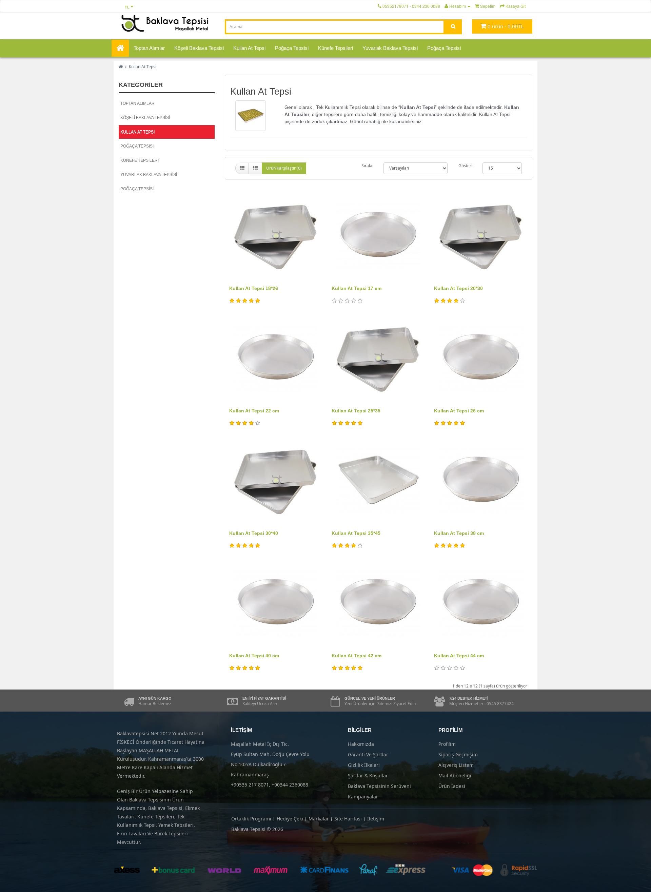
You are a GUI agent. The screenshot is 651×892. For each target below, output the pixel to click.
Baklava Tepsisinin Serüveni (379, 786)
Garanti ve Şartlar (368, 754)
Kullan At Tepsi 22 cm (254, 410)
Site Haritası (348, 818)
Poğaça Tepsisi (292, 48)
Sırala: (367, 166)
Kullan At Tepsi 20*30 (458, 288)
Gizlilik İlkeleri (364, 765)
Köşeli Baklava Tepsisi (199, 48)
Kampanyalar (363, 796)
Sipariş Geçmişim (458, 754)
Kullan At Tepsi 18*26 (253, 288)
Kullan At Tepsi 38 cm (459, 533)
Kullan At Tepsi (249, 48)
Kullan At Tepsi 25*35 (356, 410)
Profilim (447, 744)
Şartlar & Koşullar (368, 775)
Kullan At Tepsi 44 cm (459, 655)
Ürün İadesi (451, 786)
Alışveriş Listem (456, 765)
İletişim (375, 818)
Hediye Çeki (290, 818)
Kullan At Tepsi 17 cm (356, 288)
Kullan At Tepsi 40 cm (254, 655)
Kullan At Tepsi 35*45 (356, 533)
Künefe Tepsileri (335, 48)
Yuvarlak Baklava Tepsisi (390, 48)
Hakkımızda (361, 744)
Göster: (465, 166)
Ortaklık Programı (251, 818)
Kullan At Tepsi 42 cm (356, 655)
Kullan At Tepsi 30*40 (253, 533)
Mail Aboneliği (454, 775)
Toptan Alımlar (149, 48)
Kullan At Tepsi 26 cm (459, 410)
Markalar (319, 818)
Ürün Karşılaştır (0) (284, 168)
